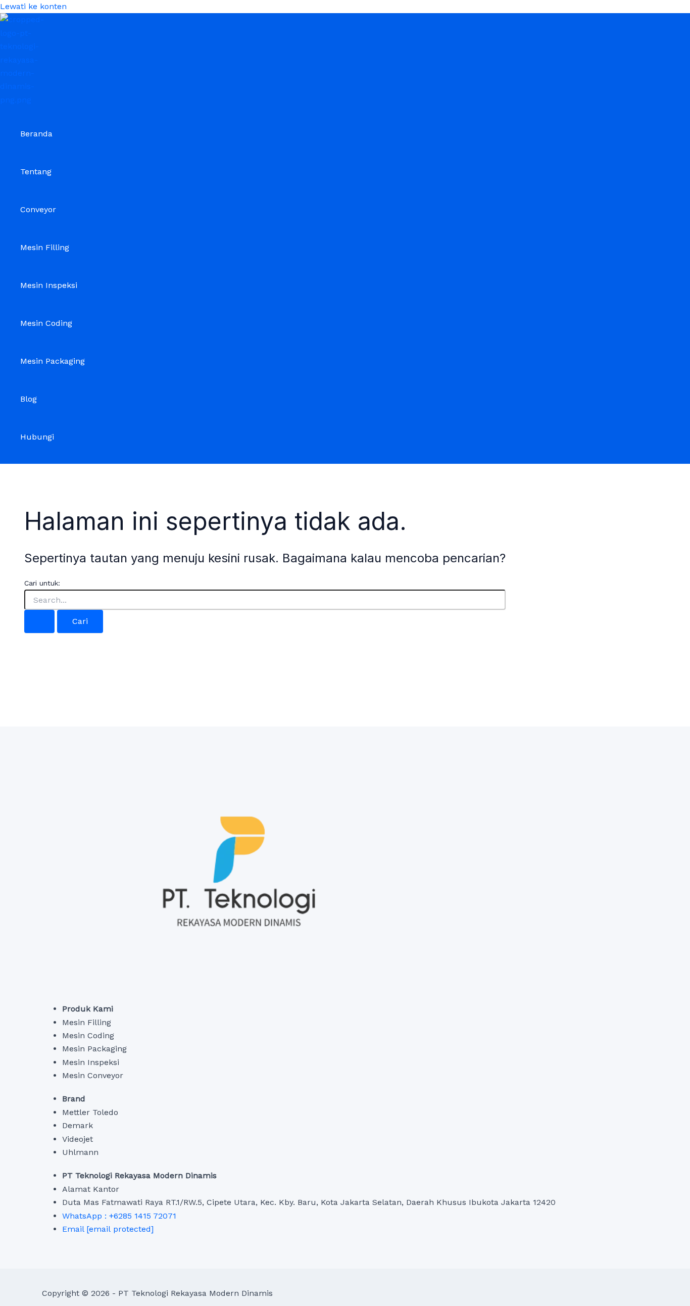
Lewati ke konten (33, 6)
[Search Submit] (39, 621)
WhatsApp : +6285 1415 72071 (119, 1216)
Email (108, 1229)
